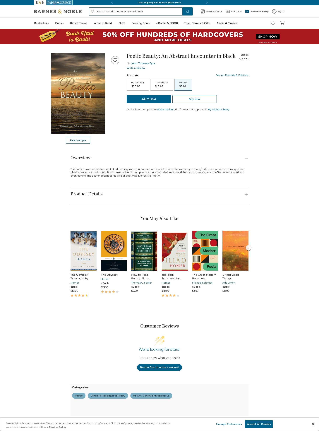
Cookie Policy (57, 426)
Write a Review (136, 68)
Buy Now (194, 99)
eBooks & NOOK (167, 23)
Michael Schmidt (202, 282)
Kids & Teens (78, 23)
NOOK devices (165, 109)
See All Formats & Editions (232, 75)
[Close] (313, 424)
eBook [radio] (183, 84)
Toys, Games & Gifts (197, 23)
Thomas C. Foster (141, 282)
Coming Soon (140, 23)
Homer (75, 282)
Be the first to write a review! (159, 367)
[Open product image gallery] (78, 93)
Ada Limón (228, 282)
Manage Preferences (229, 424)
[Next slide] (248, 248)
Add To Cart (148, 99)
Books (59, 23)
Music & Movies (227, 23)
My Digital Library (218, 109)
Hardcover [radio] (137, 84)
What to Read (103, 23)
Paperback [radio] (161, 84)
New (122, 23)
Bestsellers (41, 23)
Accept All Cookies (259, 424)
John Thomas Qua (143, 63)
